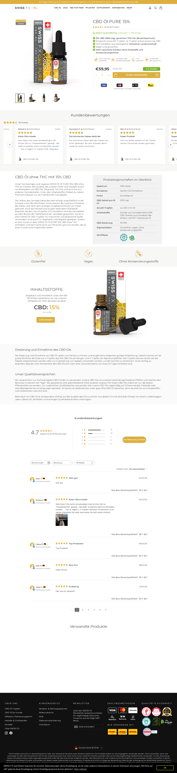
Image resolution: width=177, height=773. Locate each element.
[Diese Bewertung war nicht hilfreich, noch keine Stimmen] (144, 490)
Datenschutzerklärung (50, 721)
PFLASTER (90, 8)
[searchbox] (38, 463)
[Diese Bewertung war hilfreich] (140, 534)
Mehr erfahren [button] (80, 769)
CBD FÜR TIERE (77, 8)
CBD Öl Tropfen (12, 709)
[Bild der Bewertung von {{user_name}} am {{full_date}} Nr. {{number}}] (62, 520)
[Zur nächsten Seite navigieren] (106, 610)
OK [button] (165, 768)
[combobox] (62, 463)
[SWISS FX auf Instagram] (6, 733)
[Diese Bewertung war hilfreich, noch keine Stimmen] (140, 490)
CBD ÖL (57, 8)
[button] (9, 144)
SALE (65, 8)
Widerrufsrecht (46, 713)
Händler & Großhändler (16, 721)
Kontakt (9, 724)
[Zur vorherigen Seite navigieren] (71, 610)
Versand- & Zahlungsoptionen (53, 709)
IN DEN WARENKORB (32, 683)
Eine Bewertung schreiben (134, 439)
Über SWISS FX (12, 728)
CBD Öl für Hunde (13, 713)
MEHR (129, 8)
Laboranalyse (45, 320)
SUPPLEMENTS (103, 8)
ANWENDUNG (118, 8)
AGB (41, 717)
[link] (39, 159)
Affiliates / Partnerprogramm (18, 717)
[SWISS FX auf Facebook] (11, 733)
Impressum (44, 724)
